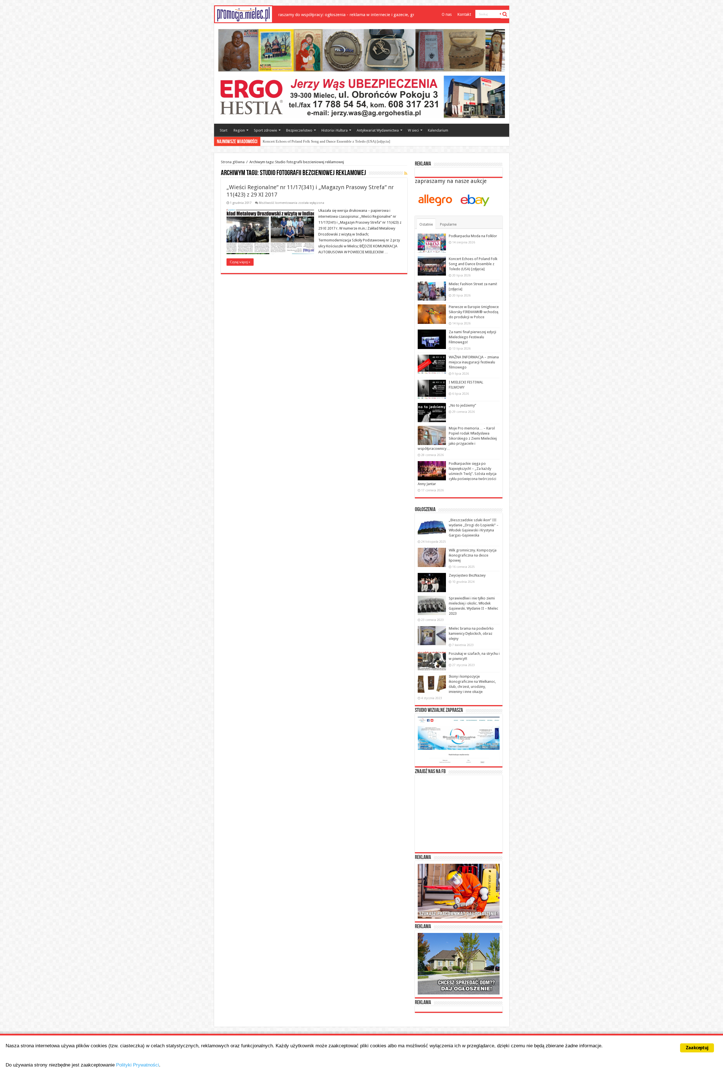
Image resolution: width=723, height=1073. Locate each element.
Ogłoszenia (425, 509)
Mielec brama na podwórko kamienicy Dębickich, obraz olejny (471, 633)
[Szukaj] (505, 14)
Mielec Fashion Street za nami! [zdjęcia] (293, 141)
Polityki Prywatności (137, 1065)
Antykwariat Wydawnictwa (378, 130)
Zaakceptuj (697, 1047)
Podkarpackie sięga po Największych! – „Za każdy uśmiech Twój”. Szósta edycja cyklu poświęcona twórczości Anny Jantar (457, 473)
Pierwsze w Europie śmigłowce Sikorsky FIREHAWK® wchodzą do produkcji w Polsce (474, 312)
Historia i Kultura (334, 130)
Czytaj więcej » (240, 262)
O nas (447, 14)
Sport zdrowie (265, 130)
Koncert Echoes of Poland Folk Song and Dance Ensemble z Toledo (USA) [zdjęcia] (473, 264)
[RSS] (405, 173)
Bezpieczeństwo (299, 130)
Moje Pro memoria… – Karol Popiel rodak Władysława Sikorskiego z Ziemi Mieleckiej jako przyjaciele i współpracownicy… (457, 438)
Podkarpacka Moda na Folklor (473, 236)
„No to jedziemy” (462, 405)
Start (223, 130)
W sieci (413, 130)
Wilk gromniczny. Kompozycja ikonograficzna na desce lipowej (472, 555)
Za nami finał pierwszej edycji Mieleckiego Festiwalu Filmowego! (472, 337)
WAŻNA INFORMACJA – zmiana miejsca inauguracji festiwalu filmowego (474, 362)
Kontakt (464, 14)
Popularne (448, 224)
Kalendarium (438, 130)
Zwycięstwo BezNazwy (467, 575)
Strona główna (233, 162)
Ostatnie (426, 224)
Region (239, 130)
